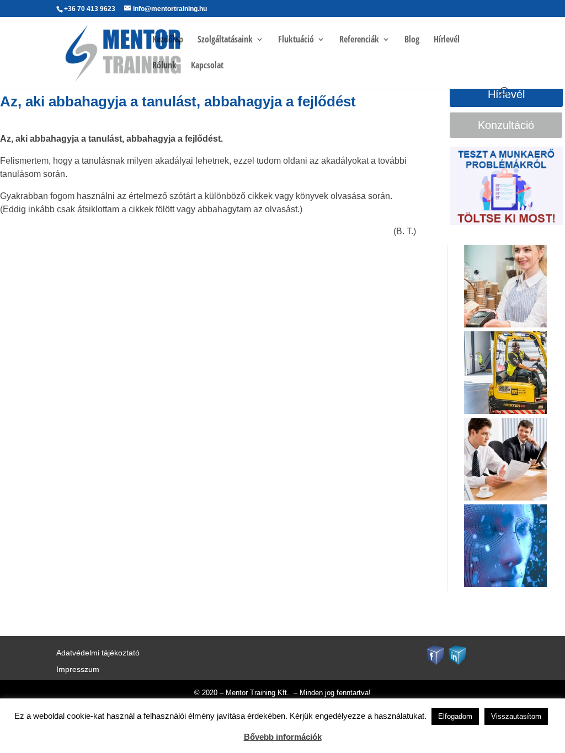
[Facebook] (435, 654)
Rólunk (164, 66)
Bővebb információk (283, 736)
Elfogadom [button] (455, 716)
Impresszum (77, 669)
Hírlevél (447, 40)
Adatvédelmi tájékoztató (98, 653)
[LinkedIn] (457, 654)
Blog (411, 40)
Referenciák (359, 40)
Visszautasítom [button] (516, 716)
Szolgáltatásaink (225, 40)
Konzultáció (506, 125)
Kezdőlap (167, 40)
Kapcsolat (207, 66)
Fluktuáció (296, 40)
